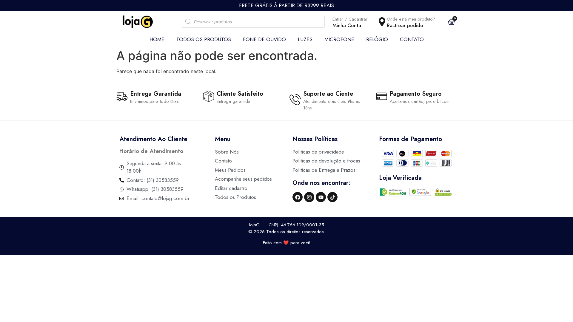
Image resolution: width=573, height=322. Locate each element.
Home (157, 39)
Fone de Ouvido (264, 39)
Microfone (339, 39)
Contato (412, 39)
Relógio (377, 39)
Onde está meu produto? (411, 19)
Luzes (305, 39)
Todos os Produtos (203, 39)
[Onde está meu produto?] (382, 21)
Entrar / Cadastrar (349, 19)
